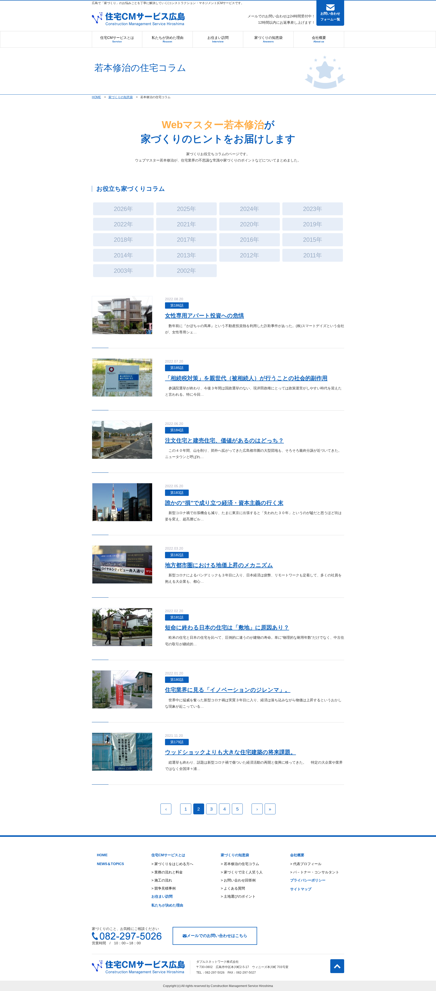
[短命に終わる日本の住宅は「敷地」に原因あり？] (122, 627)
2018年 (123, 239)
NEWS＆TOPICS (110, 864)
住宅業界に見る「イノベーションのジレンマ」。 (227, 690)
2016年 (249, 239)
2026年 (123, 208)
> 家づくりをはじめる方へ (172, 864)
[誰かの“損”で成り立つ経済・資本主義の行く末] (122, 502)
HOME (102, 855)
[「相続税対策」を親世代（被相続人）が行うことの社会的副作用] (122, 377)
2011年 (312, 255)
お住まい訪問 (218, 39)
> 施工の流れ (161, 880)
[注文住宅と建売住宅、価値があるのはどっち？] (122, 440)
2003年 (123, 270)
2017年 (186, 239)
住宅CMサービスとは (117, 39)
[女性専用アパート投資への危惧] (122, 315)
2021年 (186, 224)
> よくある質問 (233, 888)
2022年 (123, 224)
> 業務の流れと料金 (167, 872)
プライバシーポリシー (307, 880)
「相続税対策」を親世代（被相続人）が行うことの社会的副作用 (246, 378)
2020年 (249, 224)
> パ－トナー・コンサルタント (314, 872)
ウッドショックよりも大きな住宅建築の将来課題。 (230, 752)
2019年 (312, 224)
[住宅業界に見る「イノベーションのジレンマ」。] (122, 689)
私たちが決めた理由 (167, 39)
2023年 (312, 208)
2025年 (186, 208)
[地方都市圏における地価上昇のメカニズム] (122, 564)
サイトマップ (300, 889)
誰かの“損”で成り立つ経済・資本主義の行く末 (224, 503)
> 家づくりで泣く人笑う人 (242, 872)
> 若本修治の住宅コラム (240, 864)
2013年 (186, 255)
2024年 (249, 208)
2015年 (312, 239)
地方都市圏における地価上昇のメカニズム (219, 565)
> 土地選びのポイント (238, 896)
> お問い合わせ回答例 (238, 880)
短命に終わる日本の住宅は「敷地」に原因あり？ (227, 627)
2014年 (123, 255)
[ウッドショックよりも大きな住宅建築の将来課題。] (122, 751)
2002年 (186, 270)
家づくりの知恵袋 (268, 39)
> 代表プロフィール (305, 864)
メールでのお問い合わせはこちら (217, 935)
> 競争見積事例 (163, 888)
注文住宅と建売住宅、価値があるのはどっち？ (224, 440)
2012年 (249, 255)
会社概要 (319, 39)
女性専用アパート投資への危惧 (204, 315)
